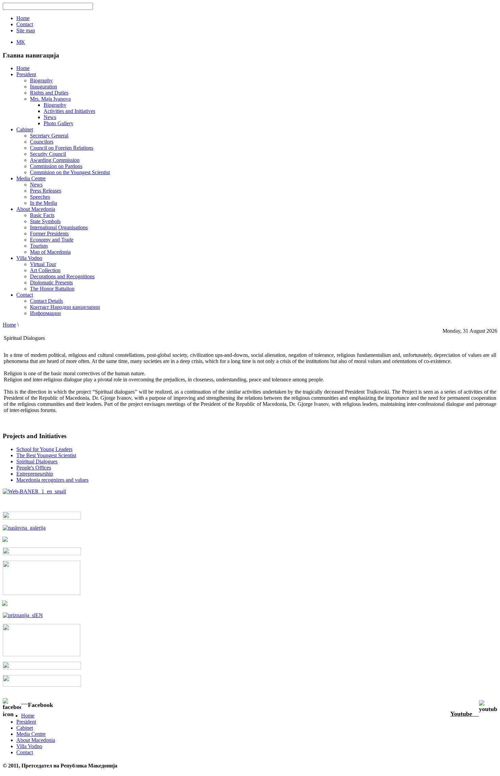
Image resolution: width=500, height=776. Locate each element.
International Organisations (59, 227)
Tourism (39, 246)
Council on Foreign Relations (61, 148)
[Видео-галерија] (42, 553)
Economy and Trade (51, 240)
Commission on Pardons (56, 166)
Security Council (48, 154)
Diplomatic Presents (51, 282)
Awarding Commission (55, 160)
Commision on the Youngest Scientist (70, 172)
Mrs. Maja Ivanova (50, 99)
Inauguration (43, 86)
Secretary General (49, 135)
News (50, 117)
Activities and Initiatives (69, 111)
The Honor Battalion (52, 289)
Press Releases (45, 191)
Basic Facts (42, 215)
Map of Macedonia (50, 252)
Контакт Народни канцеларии (65, 307)
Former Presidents (49, 233)
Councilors (41, 142)
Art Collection (45, 270)
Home (9, 325)
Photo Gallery (58, 123)
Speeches (40, 197)
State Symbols (45, 221)
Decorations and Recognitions (62, 276)
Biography (41, 80)
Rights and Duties (49, 93)
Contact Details (46, 301)
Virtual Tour (43, 264)
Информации (45, 313)
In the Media (43, 203)
